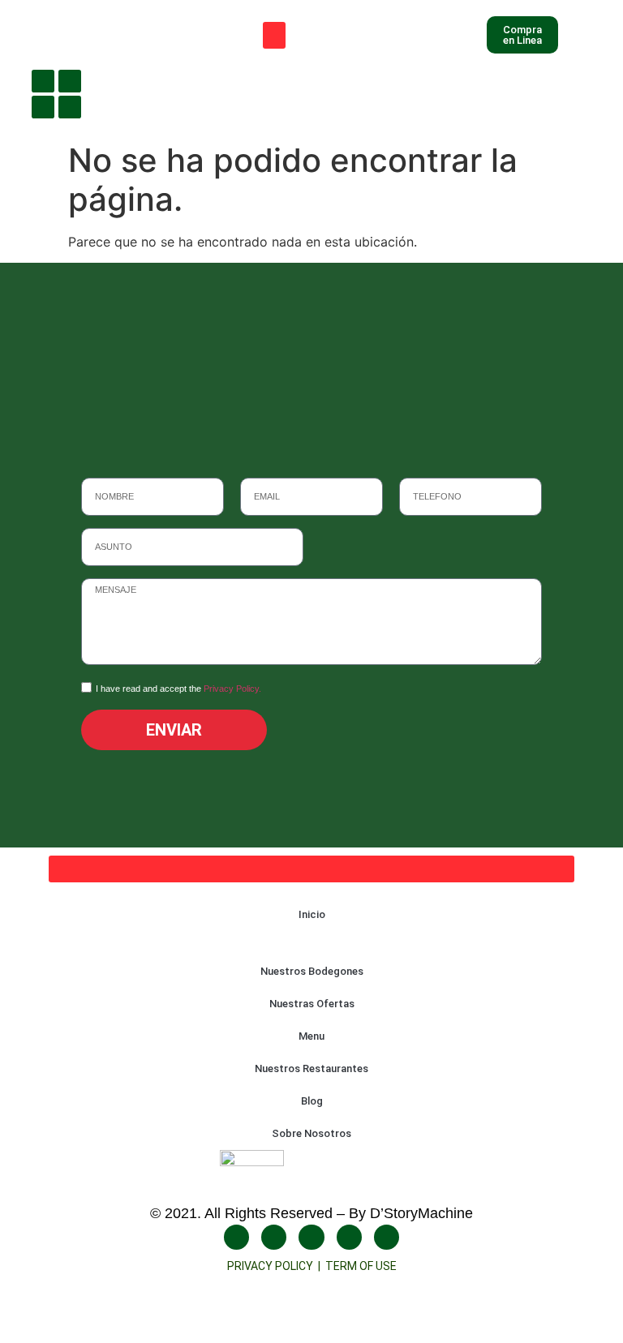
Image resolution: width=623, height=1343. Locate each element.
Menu (311, 1036)
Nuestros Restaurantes (311, 1068)
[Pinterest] (386, 1237)
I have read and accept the (178, 688)
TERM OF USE (361, 1265)
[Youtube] (43, 107)
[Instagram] (69, 81)
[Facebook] (43, 81)
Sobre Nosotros (311, 1133)
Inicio (312, 914)
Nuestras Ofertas (311, 1004)
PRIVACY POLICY (272, 1265)
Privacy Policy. (232, 688)
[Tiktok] (69, 107)
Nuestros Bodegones (311, 971)
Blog (312, 1101)
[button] (274, 35)
